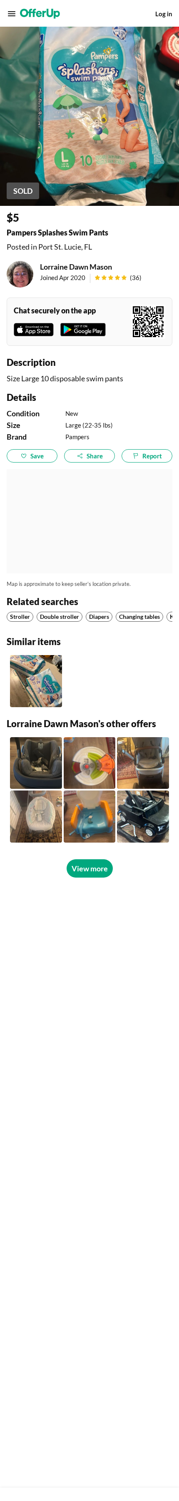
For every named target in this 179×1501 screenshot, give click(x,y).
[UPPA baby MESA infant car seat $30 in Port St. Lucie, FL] (36, 763)
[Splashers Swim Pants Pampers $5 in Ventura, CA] (36, 681)
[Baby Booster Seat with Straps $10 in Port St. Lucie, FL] (90, 817)
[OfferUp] (40, 14)
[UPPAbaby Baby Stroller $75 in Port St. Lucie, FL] (143, 763)
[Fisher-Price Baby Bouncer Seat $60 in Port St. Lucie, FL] (36, 817)
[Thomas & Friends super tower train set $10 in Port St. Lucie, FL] (90, 763)
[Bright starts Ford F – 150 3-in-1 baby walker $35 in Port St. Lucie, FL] (143, 817)
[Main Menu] (12, 14)
